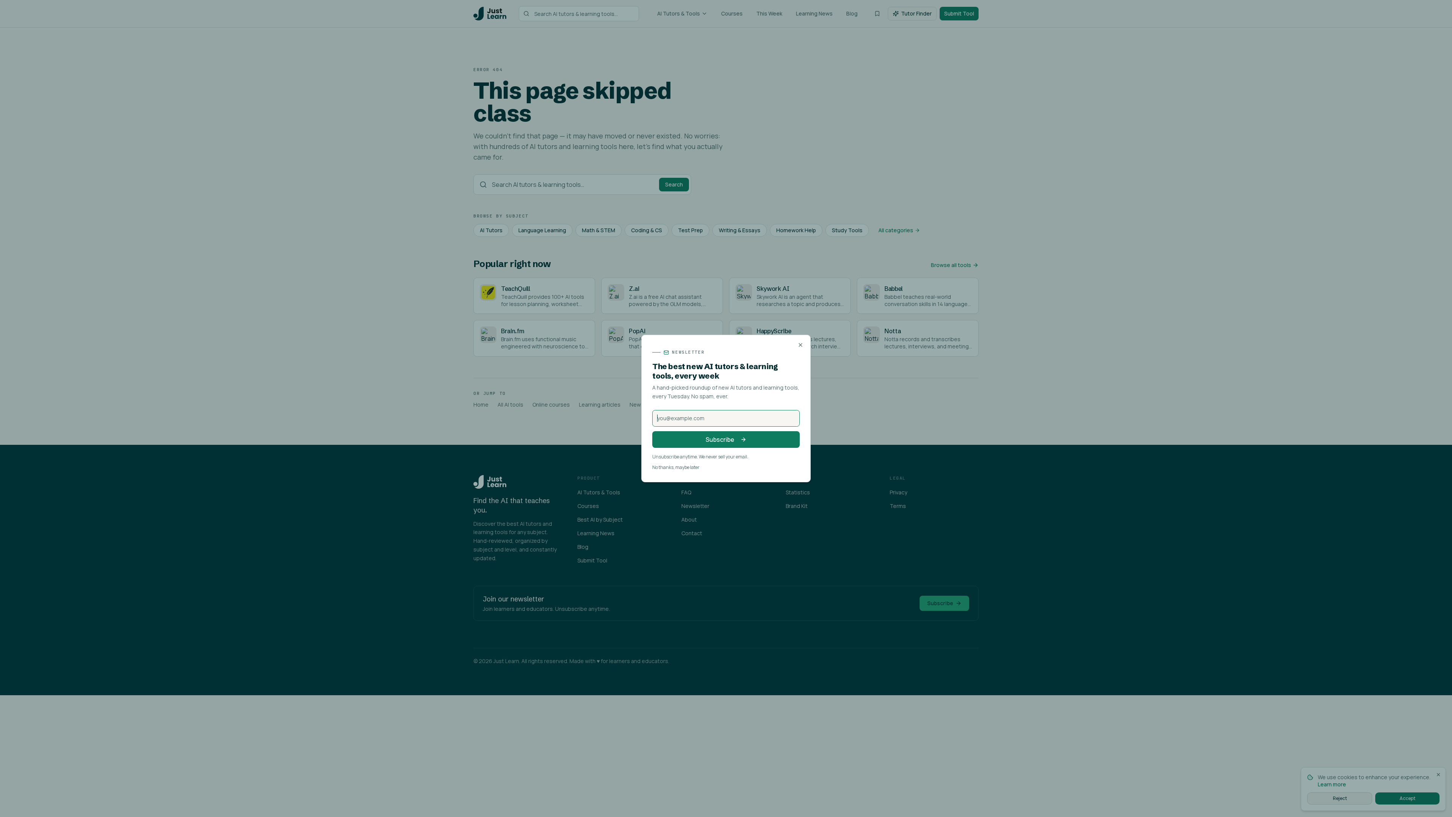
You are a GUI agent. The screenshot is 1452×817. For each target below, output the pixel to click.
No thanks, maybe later (676, 467)
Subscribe (720, 439)
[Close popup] (800, 345)
